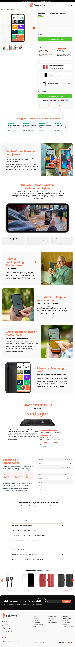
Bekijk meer (41, 489)
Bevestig (66, 601)
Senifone (5, 641)
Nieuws (61, 1)
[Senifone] (37, 5)
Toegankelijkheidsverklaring (67, 626)
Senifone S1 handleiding (38, 624)
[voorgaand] (20, 1)
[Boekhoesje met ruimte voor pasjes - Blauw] (58, 68)
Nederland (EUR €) (69, 1)
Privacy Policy (65, 620)
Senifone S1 (36, 618)
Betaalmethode (65, 616)
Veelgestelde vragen (52, 616)
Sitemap (64, 630)
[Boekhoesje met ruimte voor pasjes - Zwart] (62, 68)
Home (1, 9)
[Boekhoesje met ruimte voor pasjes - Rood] (54, 68)
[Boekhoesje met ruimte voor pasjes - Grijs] (56, 68)
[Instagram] (5, 638)
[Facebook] (3, 638)
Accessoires (36, 620)
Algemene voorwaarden (67, 622)
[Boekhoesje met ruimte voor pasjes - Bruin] (60, 68)
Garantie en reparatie (52, 622)
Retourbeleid (64, 624)
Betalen (49, 620)
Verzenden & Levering (66, 618)
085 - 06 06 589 (9, 631)
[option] (18, 28)
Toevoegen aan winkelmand (55, 39)
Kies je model (41, 47)
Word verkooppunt (66, 628)
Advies (64, 1)
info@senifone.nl (8, 634)
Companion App (37, 622)
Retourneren (50, 618)
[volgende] (55, 1)
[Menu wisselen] (3, 5)
